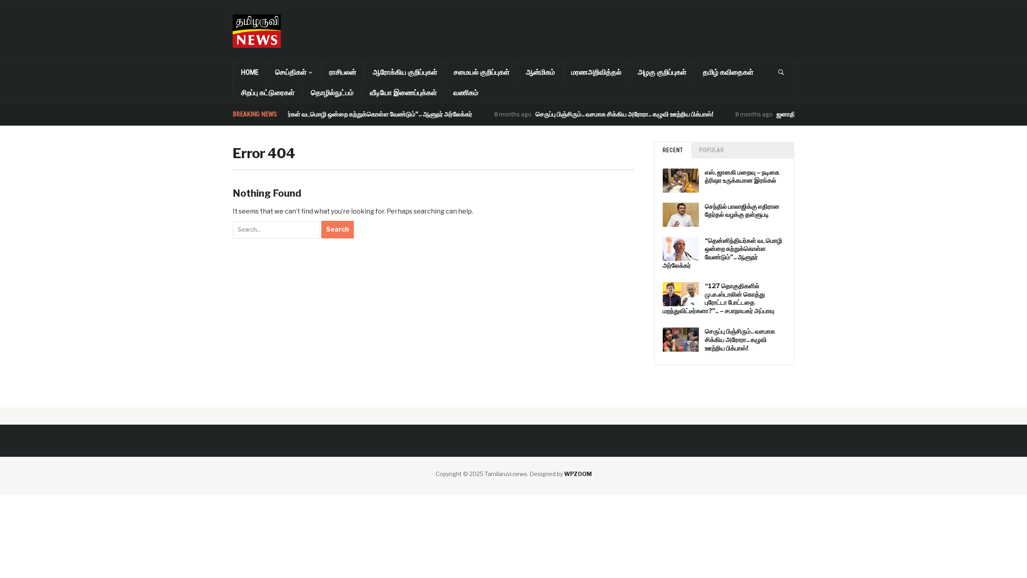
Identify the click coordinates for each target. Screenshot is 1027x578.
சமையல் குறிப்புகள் (481, 72)
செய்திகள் (290, 72)
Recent (673, 150)
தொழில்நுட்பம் (332, 92)
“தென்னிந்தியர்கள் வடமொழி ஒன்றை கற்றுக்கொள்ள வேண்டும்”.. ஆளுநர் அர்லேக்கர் (350, 114)
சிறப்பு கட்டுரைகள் (267, 92)
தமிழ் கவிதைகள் (728, 72)
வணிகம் (465, 92)
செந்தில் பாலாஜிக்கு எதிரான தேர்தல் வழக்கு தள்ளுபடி (742, 211)
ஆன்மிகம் (540, 72)
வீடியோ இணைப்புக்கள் (403, 92)
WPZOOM (578, 473)
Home (250, 72)
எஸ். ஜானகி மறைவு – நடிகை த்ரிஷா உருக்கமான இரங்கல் (742, 177)
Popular (711, 150)
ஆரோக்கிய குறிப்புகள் (405, 72)
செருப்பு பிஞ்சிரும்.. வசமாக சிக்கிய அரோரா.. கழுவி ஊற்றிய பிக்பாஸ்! (614, 114)
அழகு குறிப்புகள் (662, 72)
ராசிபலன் (342, 72)
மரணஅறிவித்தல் (596, 72)
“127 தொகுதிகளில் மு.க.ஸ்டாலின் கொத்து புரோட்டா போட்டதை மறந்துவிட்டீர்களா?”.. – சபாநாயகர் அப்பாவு (718, 298)
